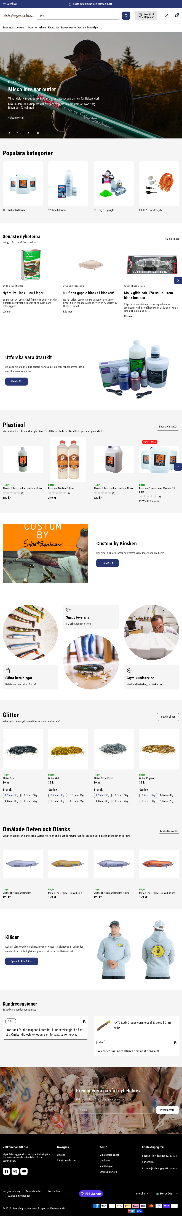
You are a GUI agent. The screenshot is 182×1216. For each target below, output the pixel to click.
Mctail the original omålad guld (65, 893)
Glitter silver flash (103, 778)
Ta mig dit (107, 563)
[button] (176, 16)
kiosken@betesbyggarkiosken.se (145, 684)
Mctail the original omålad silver (111, 893)
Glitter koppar (146, 778)
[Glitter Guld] (68, 749)
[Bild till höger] (178, 280)
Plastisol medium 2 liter (61, 488)
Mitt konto (105, 1160)
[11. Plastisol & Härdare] (23, 183)
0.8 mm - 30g (58, 801)
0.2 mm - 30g (58, 795)
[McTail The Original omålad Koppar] (159, 864)
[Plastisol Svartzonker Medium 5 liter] (114, 459)
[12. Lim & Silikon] (68, 183)
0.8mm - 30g (11, 801)
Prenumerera (167, 1109)
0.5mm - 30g (30, 795)
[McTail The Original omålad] (23, 864)
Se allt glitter (168, 716)
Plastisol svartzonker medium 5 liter (113, 488)
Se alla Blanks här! (169, 831)
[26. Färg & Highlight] (114, 183)
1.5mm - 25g (30, 801)
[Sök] (126, 16)
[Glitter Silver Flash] (114, 749)
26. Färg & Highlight (104, 210)
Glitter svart (9, 778)
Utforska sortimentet (39, 116)
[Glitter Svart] (23, 749)
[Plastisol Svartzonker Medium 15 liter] (159, 459)
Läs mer (7, 311)
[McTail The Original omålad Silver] (114, 864)
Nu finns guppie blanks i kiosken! (88, 293)
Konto (103, 1147)
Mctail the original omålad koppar (157, 893)
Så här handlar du (66, 1160)
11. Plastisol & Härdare (15, 210)
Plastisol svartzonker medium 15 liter (157, 490)
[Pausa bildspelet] (35, 133)
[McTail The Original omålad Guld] (68, 864)
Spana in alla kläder (21, 961)
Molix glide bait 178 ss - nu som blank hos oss (148, 295)
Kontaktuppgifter (153, 1147)
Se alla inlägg (172, 238)
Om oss (61, 1154)
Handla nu (16, 381)
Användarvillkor (34, 1191)
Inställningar (106, 1166)
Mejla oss (149, 17)
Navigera (63, 1147)
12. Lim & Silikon (57, 210)
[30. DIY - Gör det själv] (159, 183)
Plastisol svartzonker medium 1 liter (22, 488)
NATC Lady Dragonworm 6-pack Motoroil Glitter (142, 1022)
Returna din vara (108, 1172)
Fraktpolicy (54, 1191)
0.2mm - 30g (11, 795)
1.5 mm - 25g (77, 801)
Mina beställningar (109, 1154)
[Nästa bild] (27, 133)
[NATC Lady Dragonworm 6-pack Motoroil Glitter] (104, 1026)
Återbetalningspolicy (19, 1195)
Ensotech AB (57, 1208)
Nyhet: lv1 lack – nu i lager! (24, 293)
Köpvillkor (11, 3)
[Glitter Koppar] (159, 749)
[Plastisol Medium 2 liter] (68, 459)
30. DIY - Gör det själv (150, 210)
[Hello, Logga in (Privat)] (167, 16)
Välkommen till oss (15, 1147)
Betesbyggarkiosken (24, 1208)
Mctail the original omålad (17, 893)
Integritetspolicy (11, 1191)
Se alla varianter (168, 426)
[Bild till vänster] (4, 280)
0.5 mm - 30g (77, 795)
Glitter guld (54, 778)
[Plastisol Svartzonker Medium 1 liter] (23, 459)
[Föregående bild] (11, 133)
